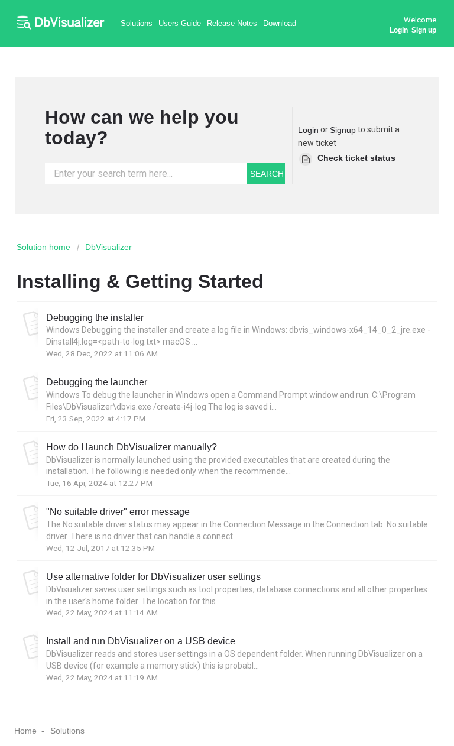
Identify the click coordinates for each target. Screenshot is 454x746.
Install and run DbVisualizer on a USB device (140, 640)
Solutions (137, 23)
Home (25, 730)
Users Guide (179, 23)
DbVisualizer (108, 247)
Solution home (45, 247)
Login (308, 130)
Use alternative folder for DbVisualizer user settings (153, 576)
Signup (343, 130)
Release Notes (232, 23)
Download (279, 23)
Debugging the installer (95, 317)
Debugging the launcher (96, 382)
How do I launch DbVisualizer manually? (131, 447)
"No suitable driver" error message (118, 511)
